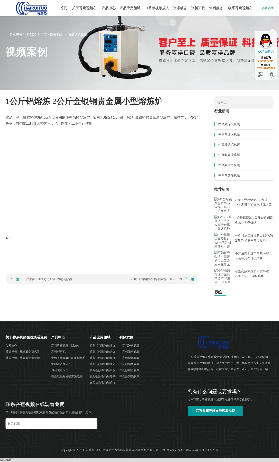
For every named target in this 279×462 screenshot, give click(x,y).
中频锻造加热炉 (61, 364)
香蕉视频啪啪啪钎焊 (102, 382)
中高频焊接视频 (229, 155)
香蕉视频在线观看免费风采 (23, 351)
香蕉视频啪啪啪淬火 (102, 345)
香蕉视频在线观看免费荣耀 (23, 357)
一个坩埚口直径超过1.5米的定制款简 (47, 279)
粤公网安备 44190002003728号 (199, 450)
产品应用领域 (130, 8)
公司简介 (11, 345)
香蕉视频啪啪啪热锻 (102, 376)
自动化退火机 (59, 370)
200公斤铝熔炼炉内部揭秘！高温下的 (156, 279)
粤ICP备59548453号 (168, 450)
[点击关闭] (272, 30)
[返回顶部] (272, 75)
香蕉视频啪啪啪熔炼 (102, 370)
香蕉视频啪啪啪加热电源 (67, 376)
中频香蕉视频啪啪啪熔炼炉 (68, 357)
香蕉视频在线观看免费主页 (28, 34)
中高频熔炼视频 (76, 34)
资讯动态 (180, 8)
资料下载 (198, 8)
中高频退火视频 (229, 134)
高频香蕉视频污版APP (65, 345)
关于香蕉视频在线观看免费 (84, 11)
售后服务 (216, 8)
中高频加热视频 (229, 175)
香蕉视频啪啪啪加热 (102, 364)
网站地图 (6, 460)
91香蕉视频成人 (157, 8)
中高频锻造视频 (229, 165)
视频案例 (56, 34)
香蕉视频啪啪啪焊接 (102, 357)
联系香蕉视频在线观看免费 (240, 11)
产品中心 (109, 8)
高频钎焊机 (58, 351)
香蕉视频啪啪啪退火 (102, 351)
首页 (63, 8)
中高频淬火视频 (229, 124)
